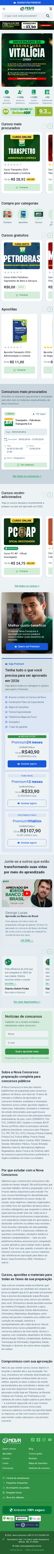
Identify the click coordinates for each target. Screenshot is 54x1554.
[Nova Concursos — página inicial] (27, 8)
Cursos (6, 1458)
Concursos (7, 1468)
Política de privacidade (39, 1058)
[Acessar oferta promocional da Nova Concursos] (27, 60)
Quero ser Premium (29, 646)
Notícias (33, 1458)
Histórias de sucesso (39, 1468)
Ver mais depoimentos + (27, 1002)
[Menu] (4, 8)
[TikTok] (32, 1440)
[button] (50, 126)
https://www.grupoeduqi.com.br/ (28, 1546)
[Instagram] (44, 1440)
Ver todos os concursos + (27, 476)
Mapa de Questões (38, 1463)
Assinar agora (29, 763)
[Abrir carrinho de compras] (50, 9)
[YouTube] (50, 1440)
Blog (31, 1448)
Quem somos (9, 1448)
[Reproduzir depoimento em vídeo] (27, 893)
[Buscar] (49, 15)
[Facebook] (38, 1440)
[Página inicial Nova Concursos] (11, 1441)
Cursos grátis (35, 1453)
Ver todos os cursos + (27, 586)
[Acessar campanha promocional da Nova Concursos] (27, 25)
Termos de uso (16, 1550)
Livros (5, 1463)
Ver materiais (27, 465)
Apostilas (7, 1453)
